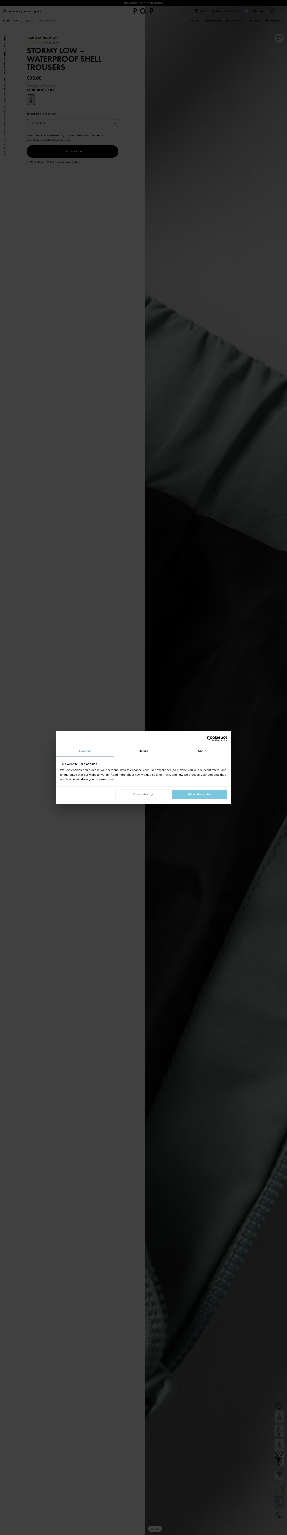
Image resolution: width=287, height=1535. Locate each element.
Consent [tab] (85, 751)
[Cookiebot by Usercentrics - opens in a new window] (210, 738)
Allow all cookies (199, 794)
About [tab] (202, 751)
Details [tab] (143, 751)
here (167, 774)
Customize (140, 794)
